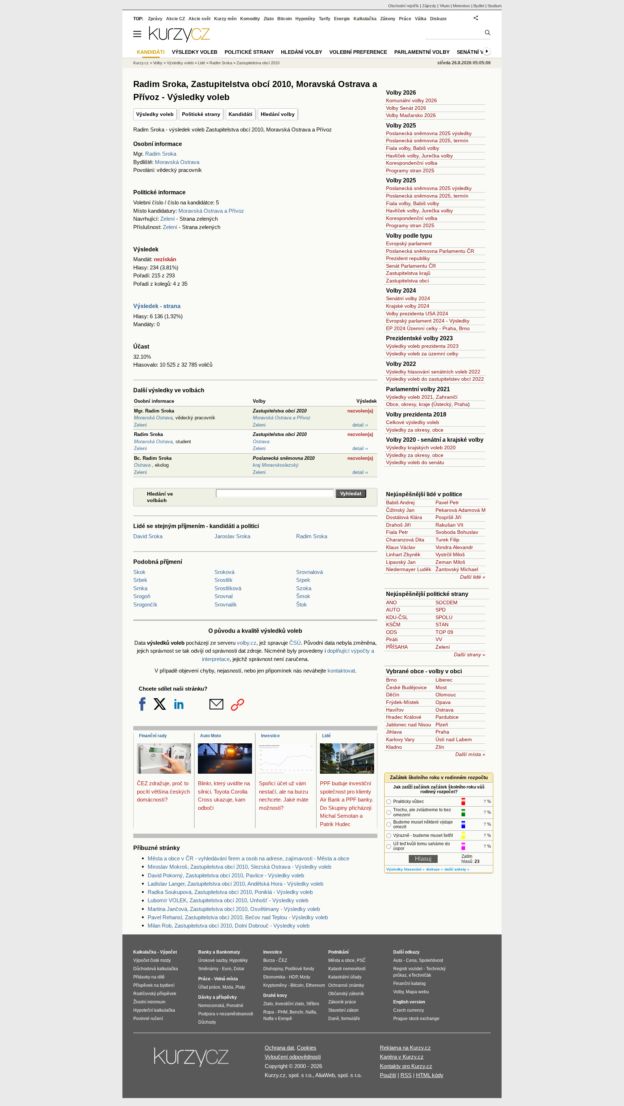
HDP (293, 977)
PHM (282, 1012)
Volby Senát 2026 (406, 108)
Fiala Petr (397, 532)
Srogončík (145, 604)
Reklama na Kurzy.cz (405, 1048)
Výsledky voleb (155, 114)
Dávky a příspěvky (217, 997)
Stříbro (312, 1003)
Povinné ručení (148, 1018)
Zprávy (155, 18)
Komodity (250, 18)
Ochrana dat (279, 1048)
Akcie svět (199, 18)
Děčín (392, 694)
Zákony (387, 18)
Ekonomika (274, 977)
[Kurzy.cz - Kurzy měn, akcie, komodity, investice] (179, 40)
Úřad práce (209, 987)
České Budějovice (406, 687)
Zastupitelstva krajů (408, 273)
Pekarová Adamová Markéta (468, 510)
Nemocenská (211, 1005)
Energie (342, 18)
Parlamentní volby (422, 52)
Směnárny (208, 968)
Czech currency (408, 1010)
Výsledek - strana (157, 306)
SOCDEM (447, 602)
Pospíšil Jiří (449, 517)
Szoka (303, 588)
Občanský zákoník (346, 993)
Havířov (395, 710)
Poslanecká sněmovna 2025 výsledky (429, 133)
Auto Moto (210, 735)
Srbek (140, 580)
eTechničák (420, 975)
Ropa (268, 1012)
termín (461, 140)
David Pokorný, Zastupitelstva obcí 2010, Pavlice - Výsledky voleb (226, 875)
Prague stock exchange (416, 1018)
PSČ (361, 960)
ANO (391, 602)
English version (409, 1002)
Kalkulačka (365, 18)
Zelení (167, 219)
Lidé (326, 735)
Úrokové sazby (212, 960)
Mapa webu (417, 991)
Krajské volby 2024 (407, 306)
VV (439, 639)
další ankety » (457, 869)
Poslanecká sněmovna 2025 (418, 140)
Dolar (239, 968)
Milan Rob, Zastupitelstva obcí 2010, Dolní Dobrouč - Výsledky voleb (228, 926)
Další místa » (470, 754)
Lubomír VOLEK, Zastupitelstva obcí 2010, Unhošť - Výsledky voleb (228, 900)
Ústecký (442, 404)
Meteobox (461, 6)
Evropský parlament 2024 (415, 321)
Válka (420, 18)
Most (441, 687)
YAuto (444, 6)
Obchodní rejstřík (403, 6)
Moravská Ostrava (177, 162)
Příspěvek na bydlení (153, 985)
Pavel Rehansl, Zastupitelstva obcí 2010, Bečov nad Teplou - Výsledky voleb (238, 917)
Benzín (296, 1012)
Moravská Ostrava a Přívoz (211, 211)
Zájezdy (429, 6)
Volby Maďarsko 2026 (411, 115)
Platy (240, 987)
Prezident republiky (408, 258)
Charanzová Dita (405, 540)
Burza (269, 960)
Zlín (440, 747)
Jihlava (394, 732)
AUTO (393, 610)
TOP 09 (444, 632)
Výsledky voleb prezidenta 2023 (422, 346)
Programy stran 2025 (410, 170)
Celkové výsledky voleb (412, 422)
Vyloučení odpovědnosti (293, 1057)
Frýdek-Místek (402, 702)
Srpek (303, 580)
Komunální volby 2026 (411, 100)
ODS (391, 632)
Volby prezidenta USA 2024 (417, 313)
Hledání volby (278, 114)
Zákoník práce (342, 1002)
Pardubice (447, 717)
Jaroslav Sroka (232, 536)
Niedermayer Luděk (408, 569)
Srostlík (223, 580)
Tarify (324, 18)
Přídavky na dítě (149, 977)
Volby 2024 (401, 291)
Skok (139, 572)
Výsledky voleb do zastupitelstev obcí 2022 (435, 379)
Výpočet (168, 952)
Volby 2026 (401, 93)
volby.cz (246, 643)
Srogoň (141, 596)
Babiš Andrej (400, 502)
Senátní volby (477, 52)
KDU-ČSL (397, 617)
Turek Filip (447, 540)
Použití (388, 1075)
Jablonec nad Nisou (408, 724)
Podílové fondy (299, 968)
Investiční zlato (289, 1003)
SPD (441, 610)
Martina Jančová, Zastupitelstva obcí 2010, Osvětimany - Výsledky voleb (234, 909)
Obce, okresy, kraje (408, 404)
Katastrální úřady (344, 977)
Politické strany (201, 114)
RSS (406, 1075)
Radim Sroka (160, 154)
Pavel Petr (447, 502)
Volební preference (358, 52)
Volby (157, 63)
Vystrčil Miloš (450, 554)
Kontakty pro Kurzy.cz (406, 1066)
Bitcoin (284, 18)
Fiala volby (398, 148)
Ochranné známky (346, 985)
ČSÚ (295, 643)
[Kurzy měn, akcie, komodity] (192, 1060)
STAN (442, 624)
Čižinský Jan (400, 510)
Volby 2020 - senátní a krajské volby (435, 440)
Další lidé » (472, 577)
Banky (205, 952)
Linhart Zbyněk (403, 554)
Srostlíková (227, 588)
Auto (397, 960)
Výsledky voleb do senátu (415, 462)
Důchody (207, 1022)
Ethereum (315, 985)
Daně (333, 1018)
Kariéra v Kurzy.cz (402, 1057)
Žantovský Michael (457, 569)
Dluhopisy (273, 968)
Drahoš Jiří (398, 525)
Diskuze (438, 18)
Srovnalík (225, 604)
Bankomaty (228, 952)
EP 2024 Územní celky (412, 328)
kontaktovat (341, 671)
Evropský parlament (409, 243)
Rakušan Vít (449, 525)
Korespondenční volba (411, 163)
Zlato (269, 18)
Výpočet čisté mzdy (152, 960)
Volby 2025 (401, 125)
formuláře (350, 1018)
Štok (301, 604)
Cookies (306, 1048)
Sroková (224, 572)
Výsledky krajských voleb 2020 (421, 447)
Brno (464, 328)
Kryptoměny (275, 985)
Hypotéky (305, 18)
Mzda (227, 987)
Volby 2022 (401, 364)
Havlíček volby (402, 156)
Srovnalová (309, 572)
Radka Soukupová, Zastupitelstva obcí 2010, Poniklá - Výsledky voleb (230, 892)
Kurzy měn (225, 18)
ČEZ (282, 960)
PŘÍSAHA (397, 647)
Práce (405, 18)
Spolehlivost (431, 960)
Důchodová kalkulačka (155, 968)
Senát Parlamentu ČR (411, 266)
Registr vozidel (407, 968)
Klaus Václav (400, 547)
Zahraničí (447, 397)
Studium (495, 6)
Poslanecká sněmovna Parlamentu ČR (430, 251)
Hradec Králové (403, 717)
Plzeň (442, 724)
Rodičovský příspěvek (154, 993)
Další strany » (469, 654)
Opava (443, 702)
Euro (226, 968)
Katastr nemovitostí (346, 968)
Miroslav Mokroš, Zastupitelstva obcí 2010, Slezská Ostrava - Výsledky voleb (239, 867)
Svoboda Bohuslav (457, 532)
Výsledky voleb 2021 (409, 397)
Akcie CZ (175, 18)
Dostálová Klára (404, 517)
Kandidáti (240, 114)
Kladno (394, 747)
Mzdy (305, 977)
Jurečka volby (437, 156)
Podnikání (338, 952)
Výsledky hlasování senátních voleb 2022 (433, 372)
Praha (449, 328)
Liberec (444, 680)
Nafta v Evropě (277, 1018)
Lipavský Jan (401, 562)
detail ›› (360, 425)
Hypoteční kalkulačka (154, 1010)
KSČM (393, 624)
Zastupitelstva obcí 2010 (258, 63)
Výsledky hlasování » (405, 869)
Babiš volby (426, 148)
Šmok (303, 596)
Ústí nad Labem (454, 739)
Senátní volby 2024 (408, 298)
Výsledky (459, 321)
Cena (411, 960)
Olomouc (446, 694)
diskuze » (434, 869)
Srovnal (223, 596)
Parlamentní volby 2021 (418, 389)
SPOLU (444, 617)
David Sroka (147, 536)
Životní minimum (149, 1002)
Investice (270, 735)
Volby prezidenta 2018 (416, 414)
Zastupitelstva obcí (407, 281)
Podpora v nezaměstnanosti (225, 1013)
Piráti (392, 639)
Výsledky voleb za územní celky (422, 354)
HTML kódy (429, 1075)
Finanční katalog (409, 983)
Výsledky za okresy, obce (414, 430)
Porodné (234, 1005)
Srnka (140, 588)
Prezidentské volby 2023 (419, 338)
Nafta (311, 1012)
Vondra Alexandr (454, 547)
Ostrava (143, 465)
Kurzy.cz (141, 63)
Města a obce (341, 960)
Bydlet (478, 6)
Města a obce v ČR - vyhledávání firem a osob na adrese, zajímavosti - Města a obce (248, 858)
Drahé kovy (275, 995)
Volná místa (226, 978)
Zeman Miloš (450, 562)
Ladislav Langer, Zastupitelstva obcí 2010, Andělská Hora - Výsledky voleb (235, 884)
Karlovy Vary (400, 739)
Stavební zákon (343, 1010)
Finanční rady (153, 735)
